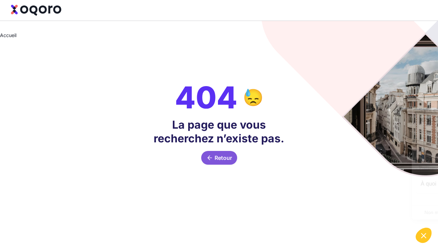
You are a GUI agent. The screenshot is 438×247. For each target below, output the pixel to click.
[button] (423, 235)
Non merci (350, 212)
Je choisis (398, 212)
